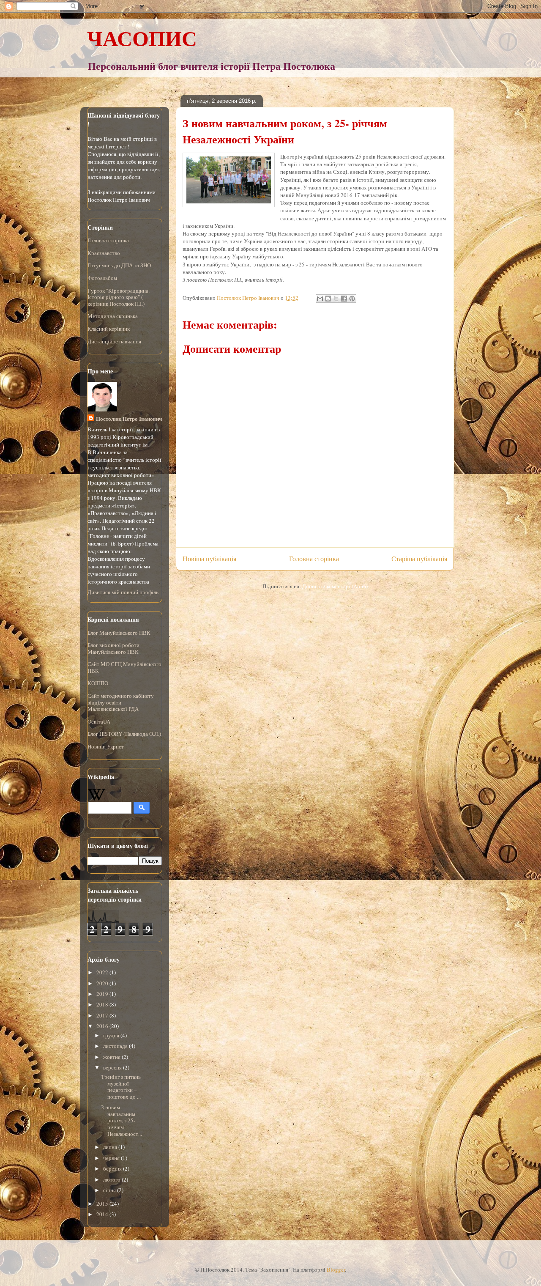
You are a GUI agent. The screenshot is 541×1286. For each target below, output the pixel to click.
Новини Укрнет (105, 746)
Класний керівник (108, 328)
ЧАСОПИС (142, 37)
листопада (116, 1046)
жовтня (112, 1057)
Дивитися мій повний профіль (122, 592)
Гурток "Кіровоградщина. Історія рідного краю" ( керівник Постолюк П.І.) (118, 297)
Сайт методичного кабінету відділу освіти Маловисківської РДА (120, 702)
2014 (102, 1214)
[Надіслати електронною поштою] (320, 298)
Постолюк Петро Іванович (129, 418)
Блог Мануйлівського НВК (118, 632)
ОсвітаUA (98, 721)
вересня (113, 1067)
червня (112, 1158)
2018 (102, 1004)
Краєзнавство (103, 253)
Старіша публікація (419, 558)
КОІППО (97, 683)
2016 (102, 1026)
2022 (102, 972)
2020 (102, 983)
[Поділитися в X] (336, 298)
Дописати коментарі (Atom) (335, 586)
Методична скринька (112, 316)
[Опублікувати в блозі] (328, 298)
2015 (102, 1203)
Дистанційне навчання (114, 341)
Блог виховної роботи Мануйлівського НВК (113, 648)
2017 (102, 1015)
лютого (112, 1179)
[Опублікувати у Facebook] (344, 298)
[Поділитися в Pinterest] (352, 298)
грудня (111, 1035)
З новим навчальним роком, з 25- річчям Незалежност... (121, 1120)
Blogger (336, 1269)
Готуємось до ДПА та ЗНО (119, 265)
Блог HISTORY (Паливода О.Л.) (124, 734)
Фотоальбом (102, 278)
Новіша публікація (209, 558)
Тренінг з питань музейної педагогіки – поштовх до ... (121, 1086)
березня (113, 1168)
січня (110, 1190)
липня (110, 1147)
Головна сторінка (314, 558)
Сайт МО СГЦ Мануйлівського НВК (124, 667)
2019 (102, 994)
